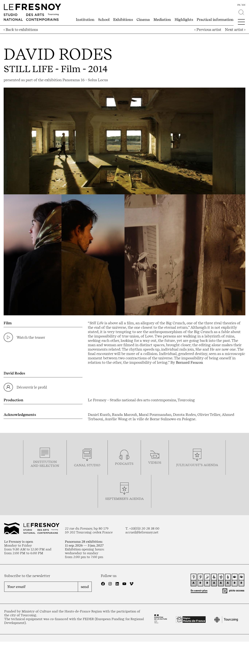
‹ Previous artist (207, 29)
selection (49, 466)
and (35, 466)
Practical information (215, 19)
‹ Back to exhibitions (21, 29)
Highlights (184, 19)
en (243, 5)
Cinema (143, 19)
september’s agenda (124, 499)
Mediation (162, 19)
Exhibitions (123, 19)
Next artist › (235, 29)
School (104, 19)
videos (154, 462)
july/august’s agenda (197, 465)
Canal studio (87, 465)
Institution (85, 19)
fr (238, 5)
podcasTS (124, 464)
